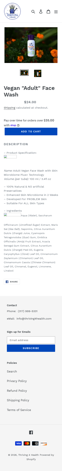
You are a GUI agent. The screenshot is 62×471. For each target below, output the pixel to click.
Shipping (9, 107)
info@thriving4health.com (34, 318)
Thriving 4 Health (28, 454)
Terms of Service (19, 410)
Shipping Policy (18, 400)
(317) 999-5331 (28, 311)
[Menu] (56, 11)
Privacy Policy (17, 381)
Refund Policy (17, 390)
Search (12, 371)
